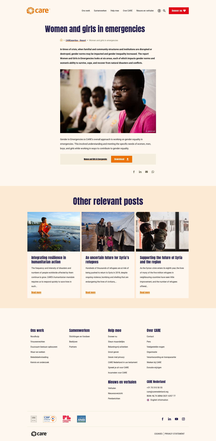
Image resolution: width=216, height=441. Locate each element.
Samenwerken (79, 330)
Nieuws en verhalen (122, 382)
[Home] (61, 40)
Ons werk (37, 330)
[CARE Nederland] (39, 434)
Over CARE (154, 330)
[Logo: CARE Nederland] (38, 10)
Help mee (114, 330)
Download (119, 159)
